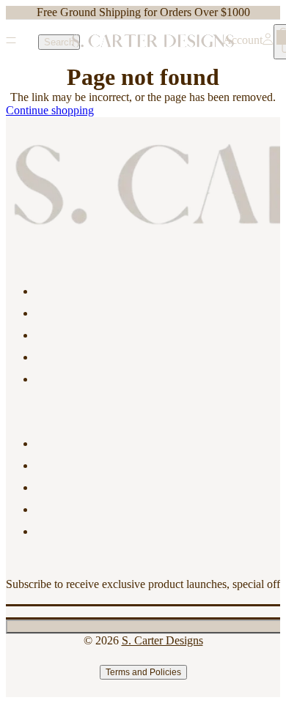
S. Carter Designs (162, 640)
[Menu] (11, 41)
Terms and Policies (143, 672)
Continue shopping (50, 110)
